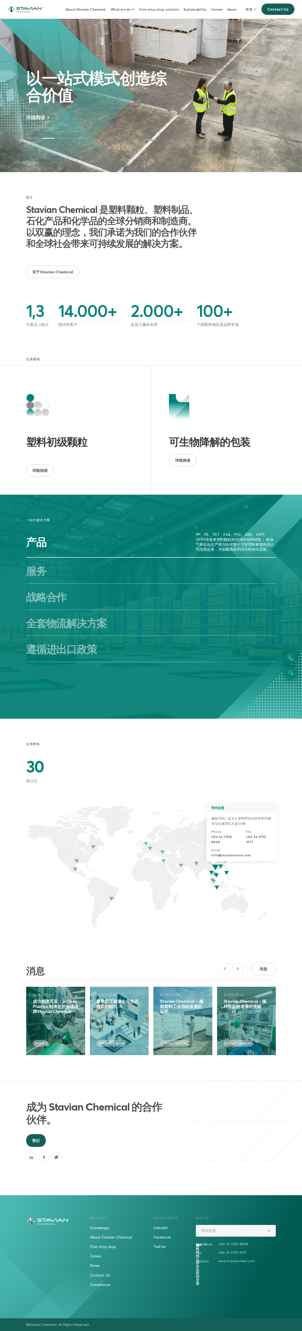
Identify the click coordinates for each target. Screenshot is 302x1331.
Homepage (99, 1227)
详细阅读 (36, 117)
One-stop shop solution (159, 9)
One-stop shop (103, 1246)
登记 (36, 1140)
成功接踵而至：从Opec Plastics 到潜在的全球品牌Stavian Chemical (55, 1006)
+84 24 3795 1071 (232, 1252)
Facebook (162, 1237)
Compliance (100, 1284)
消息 (263, 968)
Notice (40, 1043)
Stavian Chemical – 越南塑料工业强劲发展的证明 (181, 1006)
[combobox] (236, 1231)
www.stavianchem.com (236, 1261)
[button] (33, 138)
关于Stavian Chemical (52, 272)
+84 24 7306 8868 (233, 1244)
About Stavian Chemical (86, 9)
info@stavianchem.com (231, 855)
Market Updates (111, 1043)
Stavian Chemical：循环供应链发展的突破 (245, 1004)
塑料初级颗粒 (56, 441)
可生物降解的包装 (210, 441)
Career (217, 9)
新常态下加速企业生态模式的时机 (117, 1004)
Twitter (159, 1246)
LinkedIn (160, 1227)
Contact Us (278, 9)
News (231, 9)
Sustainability (195, 9)
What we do (121, 9)
